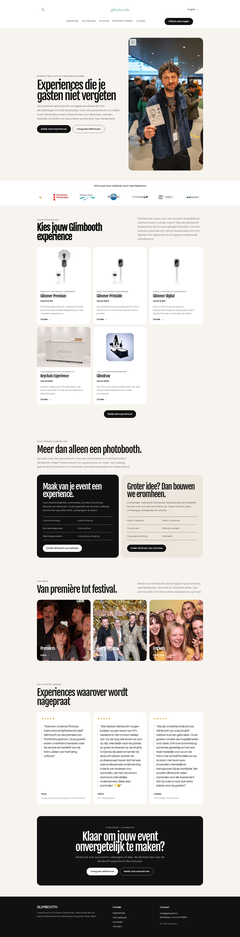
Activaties (118, 922)
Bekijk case (160, 655)
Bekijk (45, 655)
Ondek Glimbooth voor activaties (147, 548)
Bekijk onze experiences (54, 129)
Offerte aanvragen (178, 21)
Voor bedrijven (120, 918)
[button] (43, 9)
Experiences (119, 913)
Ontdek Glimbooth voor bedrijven (62, 548)
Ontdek (45, 319)
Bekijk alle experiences (120, 414)
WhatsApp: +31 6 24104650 (173, 917)
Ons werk (117, 926)
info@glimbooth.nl (169, 913)
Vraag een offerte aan (89, 129)
